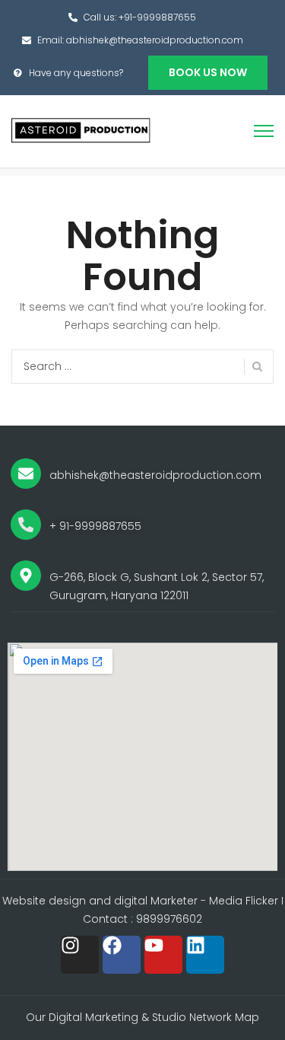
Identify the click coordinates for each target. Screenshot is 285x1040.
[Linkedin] (205, 955)
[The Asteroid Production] (81, 130)
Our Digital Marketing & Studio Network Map (142, 1017)
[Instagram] (80, 955)
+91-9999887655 (157, 17)
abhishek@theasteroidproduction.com (154, 39)
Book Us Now (208, 72)
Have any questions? (76, 72)
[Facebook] (122, 955)
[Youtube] (163, 955)
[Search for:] (142, 366)
